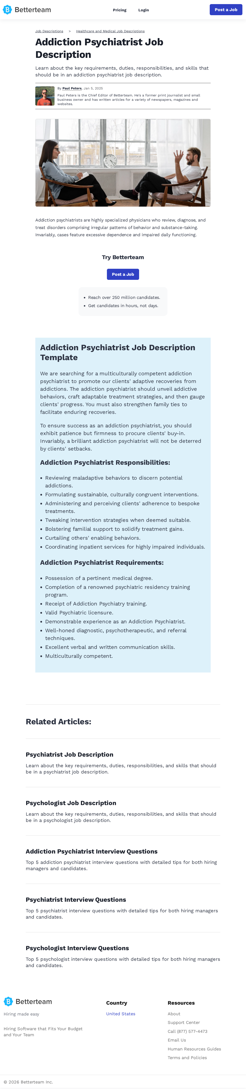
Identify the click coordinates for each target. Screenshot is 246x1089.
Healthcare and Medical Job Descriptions (110, 31)
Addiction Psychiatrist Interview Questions (92, 851)
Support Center (184, 1022)
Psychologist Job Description (71, 803)
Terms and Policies (187, 1057)
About (174, 1013)
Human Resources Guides (194, 1048)
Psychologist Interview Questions (77, 948)
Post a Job (226, 9)
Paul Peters (71, 88)
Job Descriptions (49, 31)
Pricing (119, 10)
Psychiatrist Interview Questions (76, 899)
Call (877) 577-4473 (188, 1031)
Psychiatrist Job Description (69, 754)
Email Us (177, 1039)
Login (143, 10)
